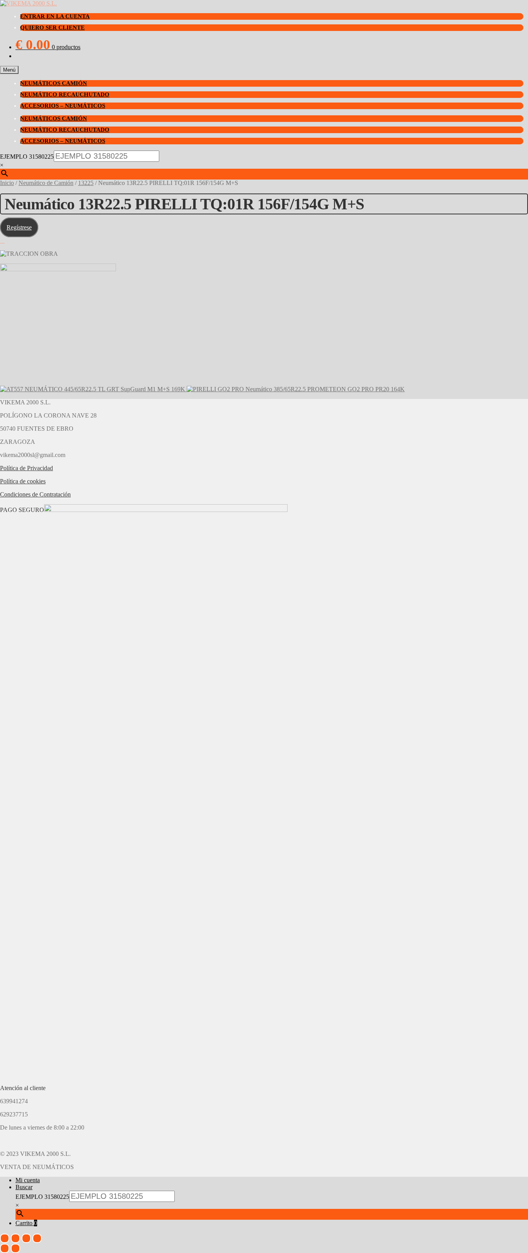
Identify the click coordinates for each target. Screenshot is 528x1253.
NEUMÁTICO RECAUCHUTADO (64, 94)
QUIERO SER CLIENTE (52, 27)
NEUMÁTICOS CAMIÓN (53, 83)
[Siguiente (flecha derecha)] (15, 1248)
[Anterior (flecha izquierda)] (4, 1248)
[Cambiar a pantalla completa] (15, 1238)
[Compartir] (26, 1238)
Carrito (26, 1223)
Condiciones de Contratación (35, 494)
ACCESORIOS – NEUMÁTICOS (62, 106)
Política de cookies (23, 481)
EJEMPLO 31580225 (27, 156)
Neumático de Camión (46, 183)
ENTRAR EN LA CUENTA (55, 16)
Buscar (23, 1187)
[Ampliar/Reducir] (4, 1238)
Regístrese (19, 227)
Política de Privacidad (26, 468)
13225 (86, 183)
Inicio (7, 183)
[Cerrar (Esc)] (37, 1238)
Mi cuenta (27, 1180)
